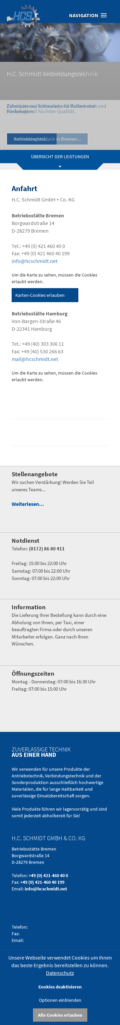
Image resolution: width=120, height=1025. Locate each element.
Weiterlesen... (28, 504)
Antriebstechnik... (32, 139)
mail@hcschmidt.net (35, 359)
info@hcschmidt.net (34, 261)
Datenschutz (60, 972)
